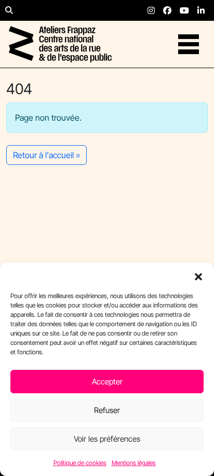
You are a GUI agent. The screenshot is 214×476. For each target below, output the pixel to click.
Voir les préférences (107, 439)
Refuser (107, 410)
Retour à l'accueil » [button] (46, 155)
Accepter (107, 382)
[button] (198, 276)
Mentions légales (134, 463)
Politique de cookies (80, 463)
